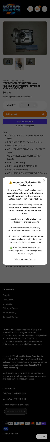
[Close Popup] (44, 180)
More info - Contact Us (25, 259)
